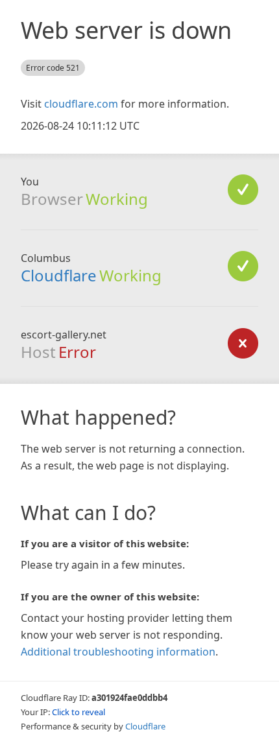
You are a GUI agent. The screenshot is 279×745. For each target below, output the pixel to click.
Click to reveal (78, 712)
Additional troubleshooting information (118, 651)
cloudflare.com (81, 104)
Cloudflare (59, 275)
